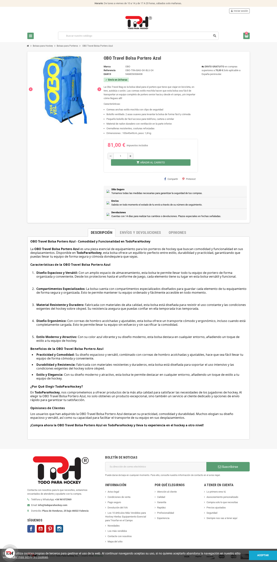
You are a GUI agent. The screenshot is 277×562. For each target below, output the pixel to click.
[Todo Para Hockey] (138, 22)
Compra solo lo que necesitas (222, 502)
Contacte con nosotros (120, 536)
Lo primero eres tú (216, 491)
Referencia (110, 70)
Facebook (31, 529)
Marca (107, 66)
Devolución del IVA (118, 507)
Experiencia (163, 518)
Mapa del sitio (115, 541)
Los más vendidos (117, 531)
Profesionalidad (165, 512)
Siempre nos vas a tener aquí (222, 518)
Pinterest (191, 179)
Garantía (161, 502)
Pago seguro (114, 502)
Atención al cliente (167, 491)
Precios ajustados (216, 507)
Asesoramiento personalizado (222, 497)
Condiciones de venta (119, 497)
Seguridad (212, 512)
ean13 (107, 74)
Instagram (59, 529)
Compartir (173, 179)
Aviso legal (113, 491)
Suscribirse (229, 467)
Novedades (114, 525)
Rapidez (161, 507)
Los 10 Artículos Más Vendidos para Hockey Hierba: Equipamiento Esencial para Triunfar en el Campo (125, 516)
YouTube (40, 529)
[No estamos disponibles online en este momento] (9, 552)
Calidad (161, 497)
